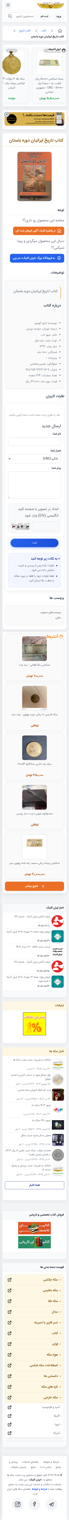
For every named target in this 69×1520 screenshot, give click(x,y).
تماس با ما (45, 1467)
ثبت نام (44, 17)
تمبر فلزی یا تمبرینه (46, 1322)
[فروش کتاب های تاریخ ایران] (34, 1248)
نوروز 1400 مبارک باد (41, 1120)
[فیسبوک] (34, 1504)
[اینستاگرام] (17, 1504)
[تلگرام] (51, 1504)
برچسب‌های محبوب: (50, 612)
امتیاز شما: (55, 451)
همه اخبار (34, 1185)
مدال (55, 1312)
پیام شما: (56, 468)
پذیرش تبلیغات (18, 1467)
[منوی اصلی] (8, 5)
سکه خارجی (51, 1397)
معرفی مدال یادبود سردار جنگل (36, 1136)
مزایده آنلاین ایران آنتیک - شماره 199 (32, 917)
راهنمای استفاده (30, 1462)
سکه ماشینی (50, 1290)
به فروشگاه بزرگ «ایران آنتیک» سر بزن (34, 258)
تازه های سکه (49, 1387)
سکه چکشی (50, 1279)
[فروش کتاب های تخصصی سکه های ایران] (34, 1234)
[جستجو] (10, 16)
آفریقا (56, 1416)
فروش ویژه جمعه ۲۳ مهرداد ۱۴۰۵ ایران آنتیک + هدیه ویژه (28, 979)
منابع (33, 1467)
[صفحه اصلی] (59, 31)
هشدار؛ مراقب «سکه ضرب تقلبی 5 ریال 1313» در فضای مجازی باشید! (28, 1153)
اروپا (57, 1424)
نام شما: (56, 434)
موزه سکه (52, 1354)
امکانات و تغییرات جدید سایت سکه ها (32, 1060)
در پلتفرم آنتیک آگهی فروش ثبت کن (35, 231)
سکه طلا (53, 1301)
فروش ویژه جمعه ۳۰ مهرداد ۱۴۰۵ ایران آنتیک (28, 932)
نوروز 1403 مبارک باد (41, 1105)
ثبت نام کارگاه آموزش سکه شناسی (34, 1090)
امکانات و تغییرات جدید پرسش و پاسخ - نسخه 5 (31, 1168)
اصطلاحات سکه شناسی (44, 1365)
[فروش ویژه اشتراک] (34, 119)
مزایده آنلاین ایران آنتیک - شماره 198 (32, 962)
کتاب (55, 1333)
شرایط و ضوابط (51, 1462)
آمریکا (56, 1433)
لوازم (55, 1344)
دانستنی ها (51, 1376)
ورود (58, 17)
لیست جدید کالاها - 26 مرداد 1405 (33, 947)
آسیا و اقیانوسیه (50, 1407)
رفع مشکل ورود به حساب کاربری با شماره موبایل (31, 1077)
